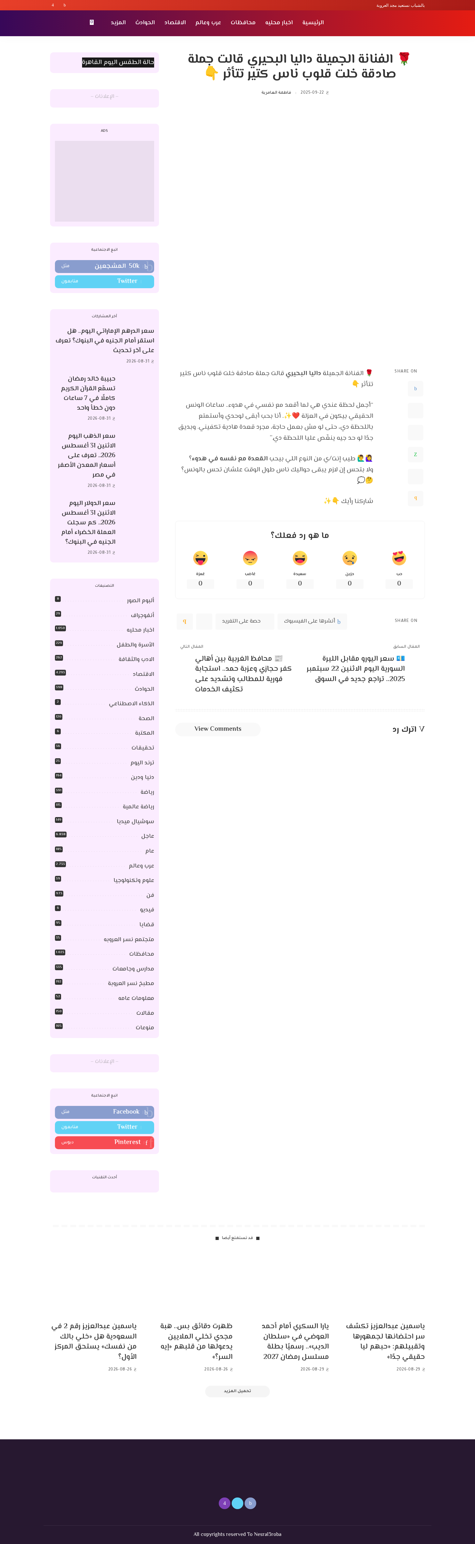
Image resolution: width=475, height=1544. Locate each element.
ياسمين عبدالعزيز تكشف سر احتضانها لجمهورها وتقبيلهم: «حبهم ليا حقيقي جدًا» (385, 1342)
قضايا (146, 925)
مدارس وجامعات (133, 969)
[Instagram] (53, 5)
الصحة (146, 718)
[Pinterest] (415, 432)
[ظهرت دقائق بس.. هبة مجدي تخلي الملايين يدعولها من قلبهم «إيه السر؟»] (189, 1284)
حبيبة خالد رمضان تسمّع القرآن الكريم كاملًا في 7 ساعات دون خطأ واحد (88, 393)
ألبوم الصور (140, 600)
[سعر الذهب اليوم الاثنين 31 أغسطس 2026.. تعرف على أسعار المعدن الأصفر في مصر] (138, 461)
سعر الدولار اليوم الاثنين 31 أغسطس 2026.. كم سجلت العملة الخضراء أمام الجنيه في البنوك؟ (88, 523)
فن (150, 895)
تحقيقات (143, 748)
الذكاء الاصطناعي (131, 704)
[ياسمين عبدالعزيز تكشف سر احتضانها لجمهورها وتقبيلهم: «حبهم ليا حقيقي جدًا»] (382, 1284)
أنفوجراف (142, 615)
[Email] (415, 498)
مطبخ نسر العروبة (131, 983)
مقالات (145, 1013)
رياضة (147, 792)
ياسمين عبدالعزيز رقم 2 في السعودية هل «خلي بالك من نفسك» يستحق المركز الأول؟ (94, 1342)
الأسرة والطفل (135, 645)
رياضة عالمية (138, 807)
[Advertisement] (104, 181)
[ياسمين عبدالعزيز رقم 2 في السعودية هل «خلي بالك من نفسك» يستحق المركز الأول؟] (93, 1284)
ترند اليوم (142, 763)
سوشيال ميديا (135, 821)
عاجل (147, 836)
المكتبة (144, 733)
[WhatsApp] (415, 454)
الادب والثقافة (136, 659)
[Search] (54, 23)
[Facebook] (65, 5)
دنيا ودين (142, 777)
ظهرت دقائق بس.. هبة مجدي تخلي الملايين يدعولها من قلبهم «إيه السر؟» (196, 1342)
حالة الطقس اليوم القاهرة (118, 63)
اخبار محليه (140, 630)
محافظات (141, 954)
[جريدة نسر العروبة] (387, 23)
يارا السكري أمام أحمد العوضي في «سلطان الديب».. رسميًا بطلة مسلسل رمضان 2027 (295, 1342)
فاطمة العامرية (276, 93)
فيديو (147, 910)
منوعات (145, 1028)
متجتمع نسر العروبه (129, 939)
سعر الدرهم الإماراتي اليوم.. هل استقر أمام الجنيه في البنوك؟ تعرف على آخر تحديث (105, 341)
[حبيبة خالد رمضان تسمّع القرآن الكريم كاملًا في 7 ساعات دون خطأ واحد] (138, 399)
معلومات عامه (136, 998)
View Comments (218, 729)
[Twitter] (59, 5)
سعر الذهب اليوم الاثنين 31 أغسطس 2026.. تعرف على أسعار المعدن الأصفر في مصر (86, 455)
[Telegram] (415, 476)
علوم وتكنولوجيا (133, 880)
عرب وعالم (141, 866)
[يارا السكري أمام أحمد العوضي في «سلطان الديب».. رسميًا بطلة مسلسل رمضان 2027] (285, 1284)
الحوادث (144, 689)
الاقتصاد (143, 674)
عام (149, 851)
